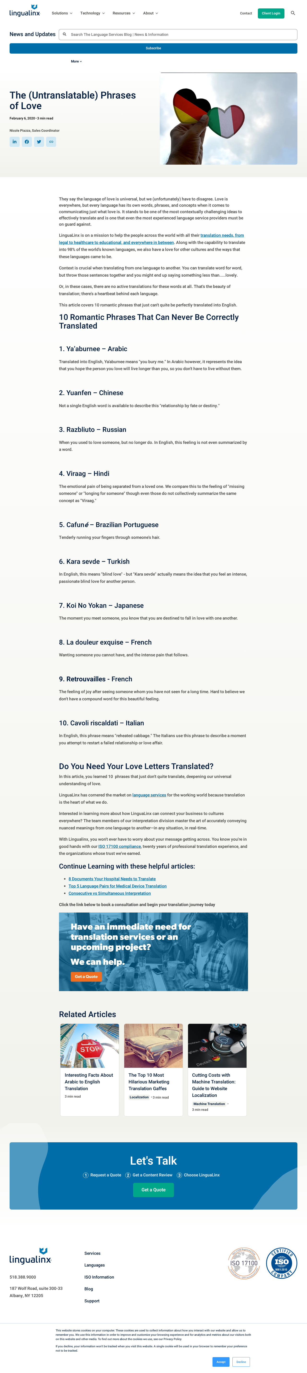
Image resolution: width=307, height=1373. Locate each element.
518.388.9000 (23, 1277)
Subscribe (153, 48)
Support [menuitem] (92, 1301)
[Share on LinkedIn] (15, 142)
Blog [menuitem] (88, 1289)
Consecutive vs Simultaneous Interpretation (110, 893)
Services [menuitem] (92, 1253)
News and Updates (33, 34)
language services (149, 795)
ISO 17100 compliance (119, 847)
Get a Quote (153, 1190)
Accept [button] (221, 1362)
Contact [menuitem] (246, 13)
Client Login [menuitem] (271, 13)
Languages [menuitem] (94, 1265)
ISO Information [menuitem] (99, 1277)
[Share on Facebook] (27, 142)
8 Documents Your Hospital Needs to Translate (112, 879)
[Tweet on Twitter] (39, 142)
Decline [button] (241, 1362)
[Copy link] (51, 142)
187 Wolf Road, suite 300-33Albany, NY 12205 (36, 1292)
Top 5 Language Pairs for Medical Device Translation (118, 886)
